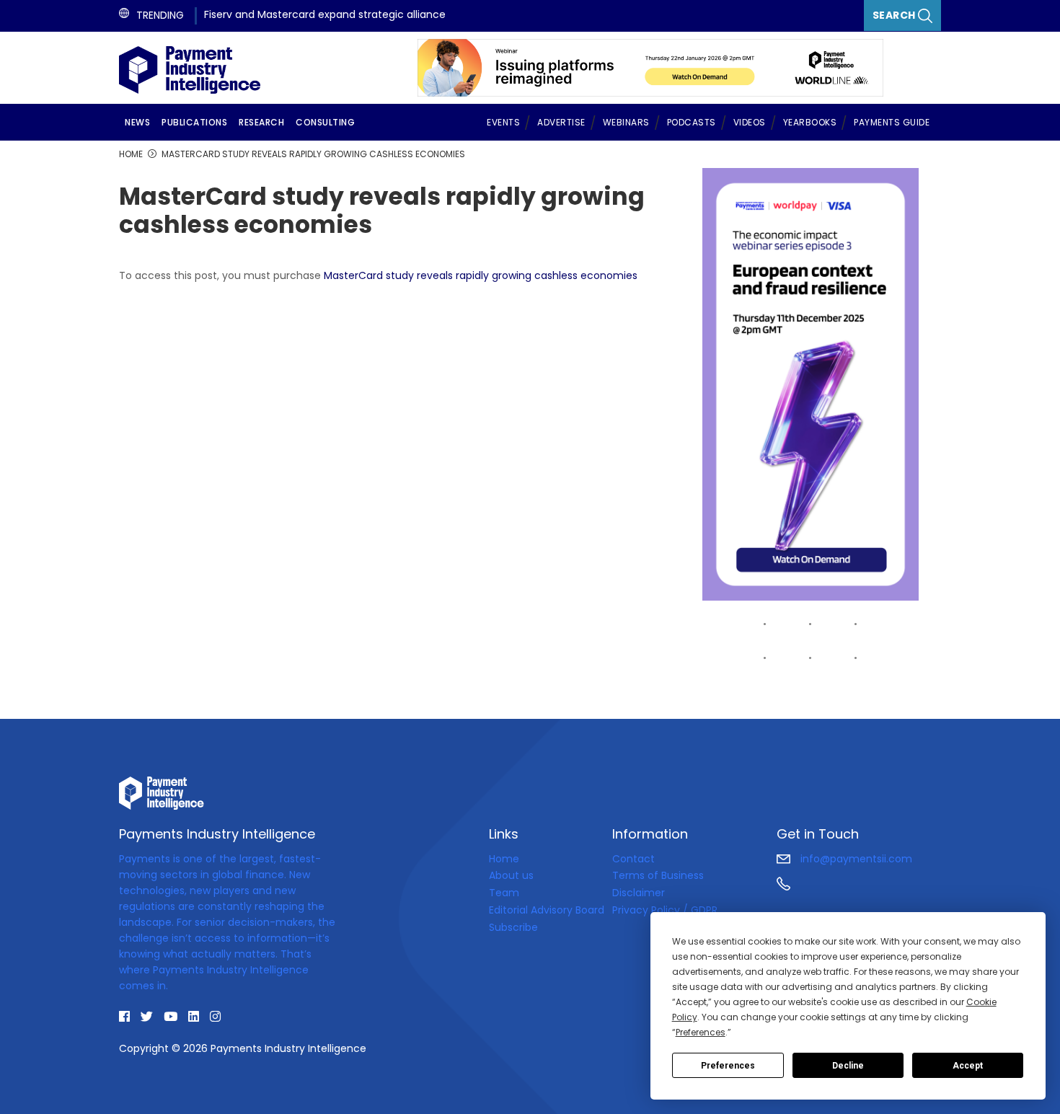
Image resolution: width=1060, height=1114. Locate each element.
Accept (968, 1066)
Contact (633, 859)
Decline (848, 1066)
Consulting (325, 122)
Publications (194, 122)
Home (504, 859)
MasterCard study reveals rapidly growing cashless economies (480, 275)
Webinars (626, 122)
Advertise (561, 122)
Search (896, 15)
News (137, 122)
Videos (749, 122)
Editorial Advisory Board (546, 910)
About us (511, 875)
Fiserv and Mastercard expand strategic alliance (325, 14)
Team (504, 892)
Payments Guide (891, 122)
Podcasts (691, 122)
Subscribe (513, 927)
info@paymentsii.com (855, 859)
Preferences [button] (700, 1032)
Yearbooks (810, 122)
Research (261, 122)
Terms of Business (658, 875)
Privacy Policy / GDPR (664, 910)
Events (503, 122)
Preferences (728, 1066)
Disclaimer (638, 892)
